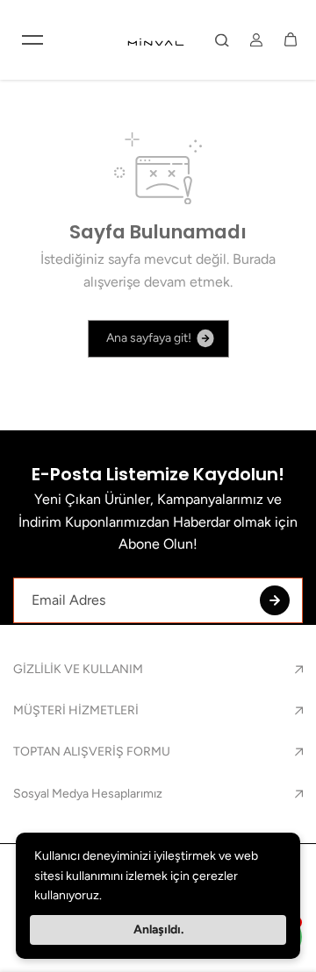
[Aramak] (222, 39)
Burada (254, 259)
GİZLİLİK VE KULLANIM (78, 669)
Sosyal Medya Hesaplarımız (87, 793)
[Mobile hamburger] (32, 39)
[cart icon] (290, 39)
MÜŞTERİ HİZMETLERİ (76, 710)
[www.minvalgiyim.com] (157, 40)
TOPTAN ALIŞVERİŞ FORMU (91, 751)
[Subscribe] (275, 600)
